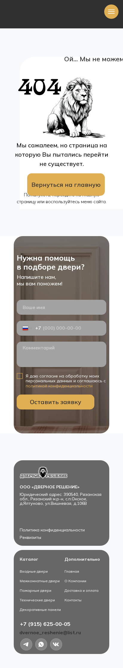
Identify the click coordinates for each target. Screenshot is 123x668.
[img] (56, 644)
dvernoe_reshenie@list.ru (50, 632)
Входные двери (34, 571)
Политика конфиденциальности (52, 530)
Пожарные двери (35, 590)
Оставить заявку (55, 402)
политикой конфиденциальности (59, 386)
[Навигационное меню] (111, 12)
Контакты (73, 600)
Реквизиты (30, 537)
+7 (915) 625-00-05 (45, 623)
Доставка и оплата (81, 590)
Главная (71, 571)
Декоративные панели (40, 609)
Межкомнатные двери (40, 581)
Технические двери (37, 600)
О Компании (75, 581)
